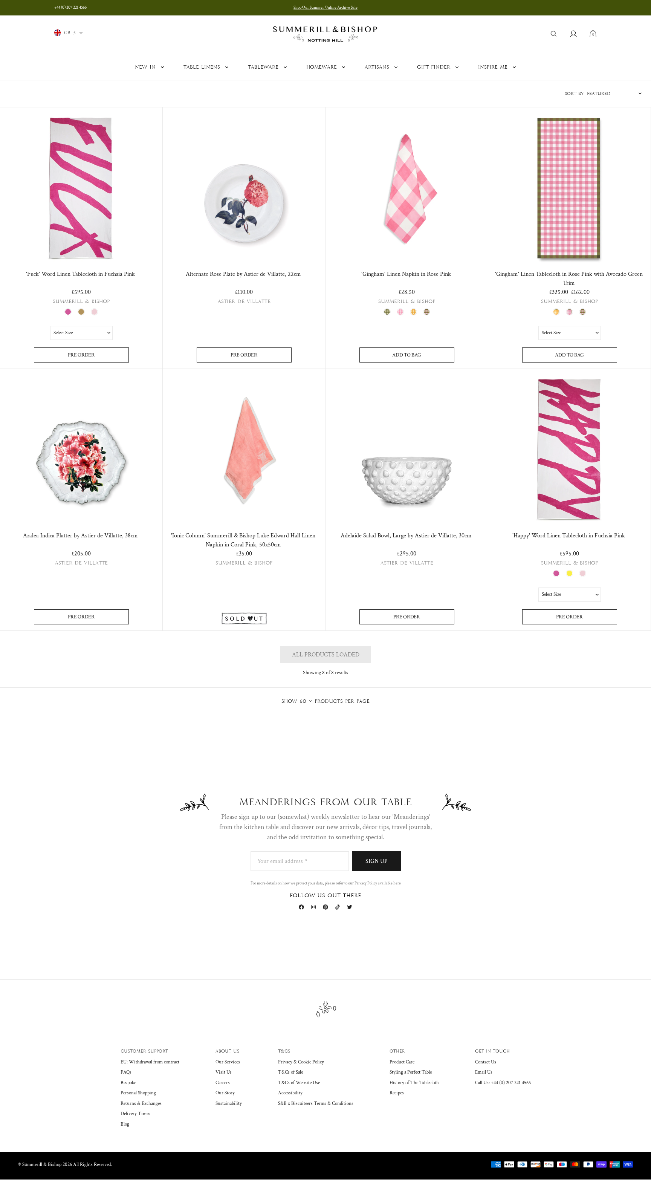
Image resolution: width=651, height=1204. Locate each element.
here (397, 883)
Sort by (574, 93)
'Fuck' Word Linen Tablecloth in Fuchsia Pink (80, 274)
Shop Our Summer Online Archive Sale (325, 7)
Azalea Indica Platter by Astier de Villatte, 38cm (80, 536)
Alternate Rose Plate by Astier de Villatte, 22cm (243, 274)
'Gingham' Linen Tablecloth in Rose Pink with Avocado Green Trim (569, 278)
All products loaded (325, 655)
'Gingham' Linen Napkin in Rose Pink (406, 274)
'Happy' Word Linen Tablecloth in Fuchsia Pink (568, 536)
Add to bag (406, 355)
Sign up (376, 861)
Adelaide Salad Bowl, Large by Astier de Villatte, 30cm (406, 536)
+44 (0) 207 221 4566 (70, 7)
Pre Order (81, 355)
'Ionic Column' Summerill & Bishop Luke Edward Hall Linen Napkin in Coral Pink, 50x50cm (243, 540)
